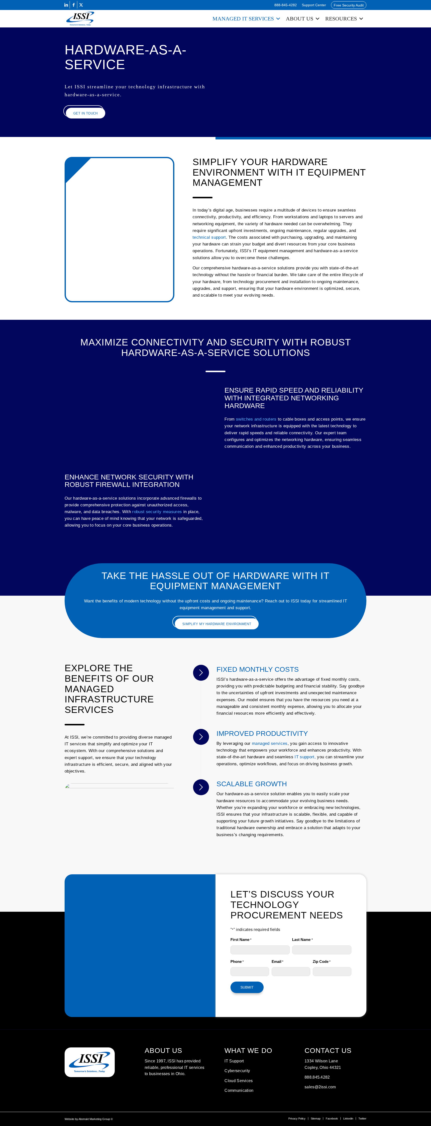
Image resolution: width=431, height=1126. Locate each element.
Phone (237, 962)
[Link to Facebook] (73, 4)
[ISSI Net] (80, 18)
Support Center (314, 5)
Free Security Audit (349, 5)
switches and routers (256, 419)
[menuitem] (285, 5)
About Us (299, 18)
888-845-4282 (285, 5)
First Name (240, 940)
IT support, (305, 757)
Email (277, 962)
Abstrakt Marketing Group (94, 1119)
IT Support (234, 1061)
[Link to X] (81, 4)
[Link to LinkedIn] (66, 4)
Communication (238, 1090)
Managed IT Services (243, 18)
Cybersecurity (237, 1071)
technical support (209, 237)
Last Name (302, 940)
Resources (341, 18)
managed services (269, 743)
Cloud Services (238, 1081)
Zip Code (321, 962)
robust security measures (157, 511)
